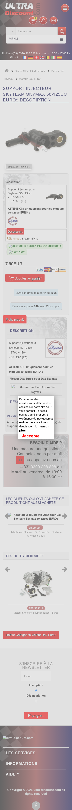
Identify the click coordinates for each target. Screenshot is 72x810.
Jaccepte (31, 436)
